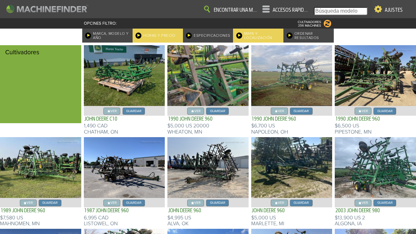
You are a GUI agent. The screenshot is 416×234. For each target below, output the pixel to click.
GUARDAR (133, 111)
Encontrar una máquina (235, 10)
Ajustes (394, 10)
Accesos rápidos (290, 10)
